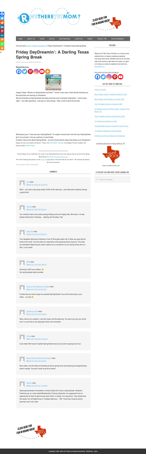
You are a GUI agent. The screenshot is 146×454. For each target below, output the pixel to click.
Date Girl (29, 231)
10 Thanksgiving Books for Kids (106, 121)
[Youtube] (42, 71)
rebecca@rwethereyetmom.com (58, 157)
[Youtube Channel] (120, 76)
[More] (47, 71)
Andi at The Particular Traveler (37, 286)
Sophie (29, 206)
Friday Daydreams (31, 164)
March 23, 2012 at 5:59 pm (36, 264)
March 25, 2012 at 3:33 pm (36, 361)
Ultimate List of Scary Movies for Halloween (110, 136)
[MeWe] (2, 35)
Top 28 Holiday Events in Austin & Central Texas (111, 126)
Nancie (29, 383)
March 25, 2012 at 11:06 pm (36, 385)
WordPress (89, 451)
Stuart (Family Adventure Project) (38, 358)
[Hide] (1, 52)
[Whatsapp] (2, 44)
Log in (95, 451)
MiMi (28, 261)
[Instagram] (36, 71)
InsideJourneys (32, 311)
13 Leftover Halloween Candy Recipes (108, 131)
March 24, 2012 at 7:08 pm (36, 314)
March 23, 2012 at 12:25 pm (36, 184)
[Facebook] (18, 71)
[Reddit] (2, 22)
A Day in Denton (100, 89)
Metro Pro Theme (65, 451)
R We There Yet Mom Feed (113, 84)
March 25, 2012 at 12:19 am (36, 339)
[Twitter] (24, 71)
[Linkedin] (2, 27)
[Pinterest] (30, 71)
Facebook (44, 159)
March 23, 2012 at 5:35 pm (36, 234)
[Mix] (2, 39)
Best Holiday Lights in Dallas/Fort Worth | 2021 (111, 94)
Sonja (28, 336)
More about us (100, 66)
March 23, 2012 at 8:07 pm (36, 289)
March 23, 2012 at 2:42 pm (36, 209)
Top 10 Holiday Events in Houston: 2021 (108, 104)
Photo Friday (30, 146)
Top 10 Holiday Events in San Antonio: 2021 (110, 116)
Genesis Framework (79, 451)
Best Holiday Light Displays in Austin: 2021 (109, 99)
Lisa (28, 182)
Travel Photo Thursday (56, 143)
